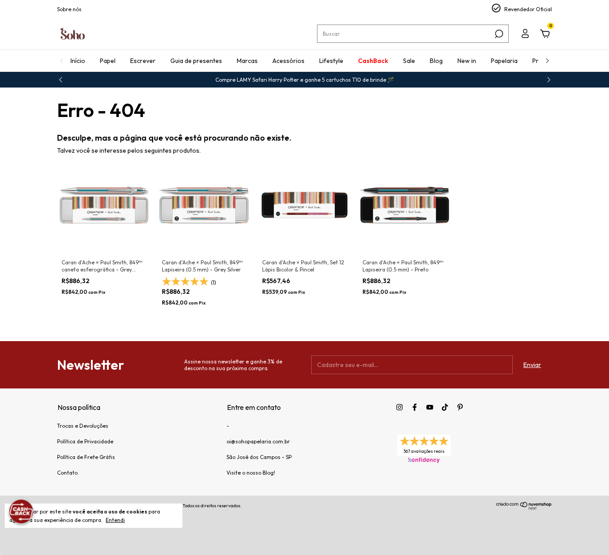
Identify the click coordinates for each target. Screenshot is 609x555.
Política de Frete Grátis (86, 457)
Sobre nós (69, 9)
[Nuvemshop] (524, 508)
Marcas (247, 61)
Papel (107, 61)
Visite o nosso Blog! (250, 472)
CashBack (373, 61)
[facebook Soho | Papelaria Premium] (414, 407)
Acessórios (288, 61)
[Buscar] (498, 34)
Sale (409, 61)
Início (77, 61)
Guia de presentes (196, 61)
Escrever (143, 61)
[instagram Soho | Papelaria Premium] (399, 407)
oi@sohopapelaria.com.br (258, 441)
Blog (436, 61)
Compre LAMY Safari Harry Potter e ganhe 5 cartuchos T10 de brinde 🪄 (304, 79)
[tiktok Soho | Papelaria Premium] (445, 407)
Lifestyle (331, 61)
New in (466, 61)
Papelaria (504, 61)
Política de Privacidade (85, 441)
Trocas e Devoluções (82, 425)
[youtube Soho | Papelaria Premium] (429, 407)
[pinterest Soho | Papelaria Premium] (460, 407)
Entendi (115, 520)
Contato (67, 472)
